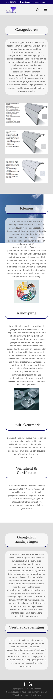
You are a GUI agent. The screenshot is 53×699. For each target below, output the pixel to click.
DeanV (38, 695)
